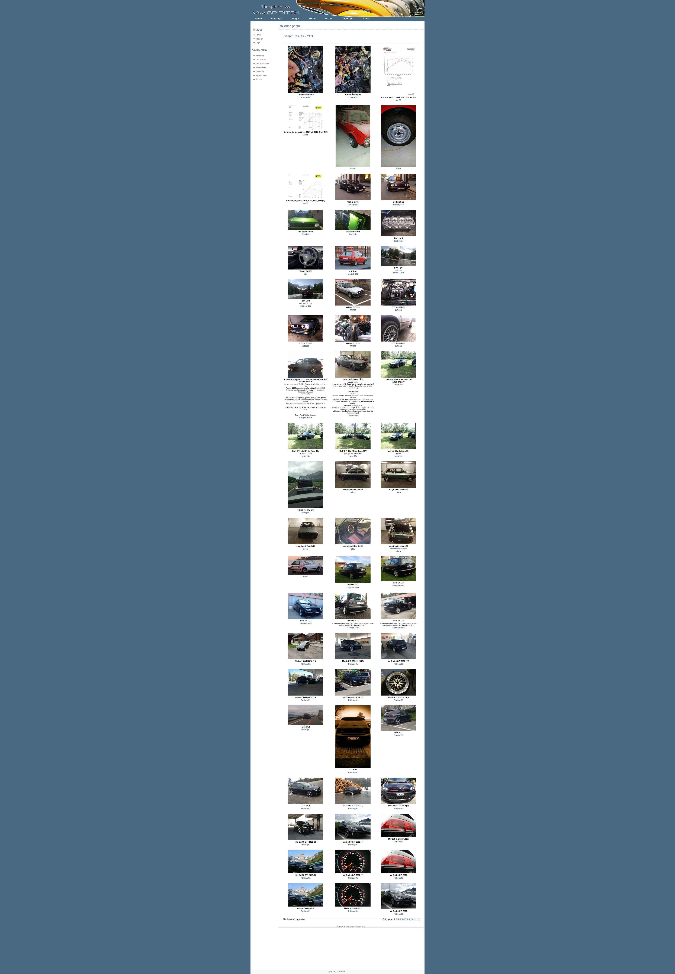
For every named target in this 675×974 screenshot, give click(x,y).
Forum (328, 18)
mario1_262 (353, 274)
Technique (347, 18)
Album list (260, 56)
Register (259, 39)
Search (259, 79)
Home (258, 18)
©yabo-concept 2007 (337, 971)
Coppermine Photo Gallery (355, 926)
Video (312, 18)
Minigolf (305, 513)
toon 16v (398, 385)
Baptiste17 (398, 241)
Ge (305, 274)
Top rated (260, 71)
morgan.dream (305, 418)
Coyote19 (305, 97)
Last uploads (261, 60)
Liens (366, 18)
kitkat (352, 169)
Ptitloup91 (305, 664)
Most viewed (261, 67)
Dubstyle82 (353, 205)
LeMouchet (353, 415)
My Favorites (261, 75)
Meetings (276, 18)
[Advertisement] (262, 104)
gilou (353, 492)
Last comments (262, 64)
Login (258, 43)
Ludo (305, 577)
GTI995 (353, 310)
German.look (353, 587)
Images (295, 18)
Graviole (306, 234)
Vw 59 (398, 100)
